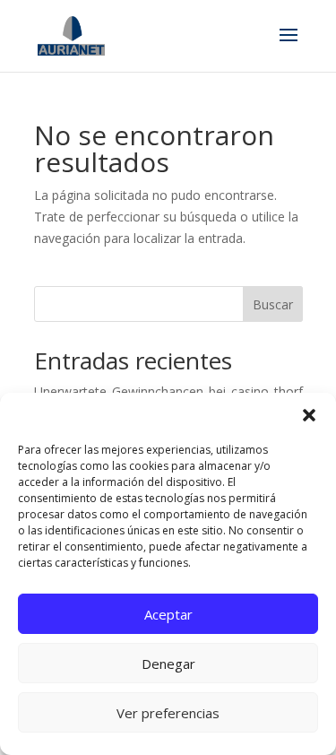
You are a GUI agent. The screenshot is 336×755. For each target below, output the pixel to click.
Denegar (168, 664)
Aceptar (168, 614)
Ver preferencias (168, 713)
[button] (309, 415)
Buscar (273, 304)
